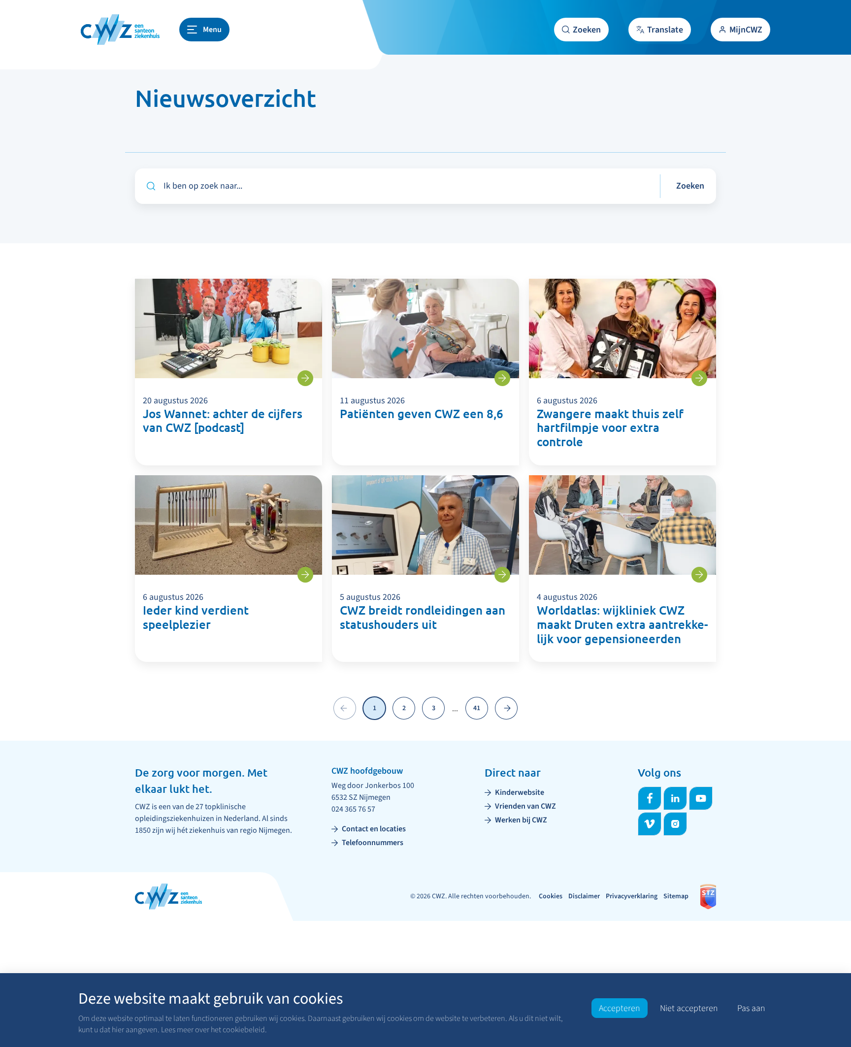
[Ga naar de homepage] (120, 29)
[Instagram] (675, 824)
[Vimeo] (649, 824)
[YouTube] (701, 798)
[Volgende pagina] (506, 708)
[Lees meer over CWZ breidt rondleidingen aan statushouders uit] (502, 575)
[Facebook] (649, 798)
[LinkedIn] (675, 798)
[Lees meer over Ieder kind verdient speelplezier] (305, 575)
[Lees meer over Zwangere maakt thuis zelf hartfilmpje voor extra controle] (699, 378)
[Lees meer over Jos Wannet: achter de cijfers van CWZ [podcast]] (305, 378)
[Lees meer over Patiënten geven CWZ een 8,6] (502, 378)
